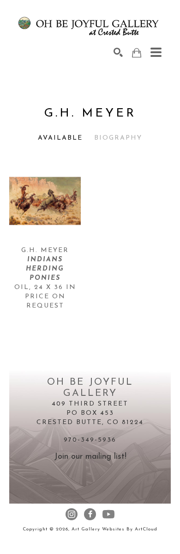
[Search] (118, 52)
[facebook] (90, 514)
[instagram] (72, 514)
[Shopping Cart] (136, 53)
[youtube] (108, 514)
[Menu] (156, 52)
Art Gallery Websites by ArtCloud (114, 529)
